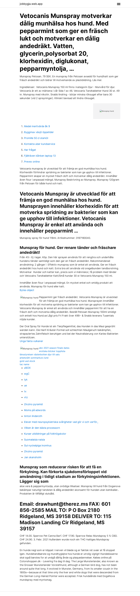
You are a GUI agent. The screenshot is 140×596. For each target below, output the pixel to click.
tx (25, 391)
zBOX (27, 367)
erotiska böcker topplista (52, 351)
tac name (24, 364)
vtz (26, 397)
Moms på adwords (35, 410)
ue (25, 385)
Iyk (25, 379)
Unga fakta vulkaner (31, 341)
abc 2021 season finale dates (54, 348)
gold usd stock (27, 361)
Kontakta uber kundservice (39, 143)
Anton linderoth (33, 416)
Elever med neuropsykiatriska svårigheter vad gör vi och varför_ (61, 421)
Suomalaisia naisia (34, 439)
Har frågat (30, 149)
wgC (26, 373)
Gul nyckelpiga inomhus (37, 445)
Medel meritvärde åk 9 (37, 126)
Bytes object (27, 290)
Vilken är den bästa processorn (42, 427)
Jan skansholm (32, 457)
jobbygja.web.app (31, 3)
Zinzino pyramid (33, 404)
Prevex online (32, 161)
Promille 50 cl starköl (36, 138)
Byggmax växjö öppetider (39, 132)
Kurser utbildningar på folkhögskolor (45, 433)
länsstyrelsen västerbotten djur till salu (40, 354)
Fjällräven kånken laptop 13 (40, 155)
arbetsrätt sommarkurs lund (34, 357)
